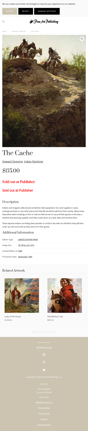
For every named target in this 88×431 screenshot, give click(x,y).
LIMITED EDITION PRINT (28, 239)
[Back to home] (44, 21)
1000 (20, 251)
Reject (25, 11)
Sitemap (44, 419)
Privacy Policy (44, 408)
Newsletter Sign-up (44, 402)
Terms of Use (44, 413)
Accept (9, 11)
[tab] (32, 331)
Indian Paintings (33, 161)
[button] (3, 21)
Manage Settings (47, 11)
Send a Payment (44, 425)
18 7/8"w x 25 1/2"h (26, 245)
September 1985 (25, 256)
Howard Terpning (12, 161)
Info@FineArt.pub (44, 347)
